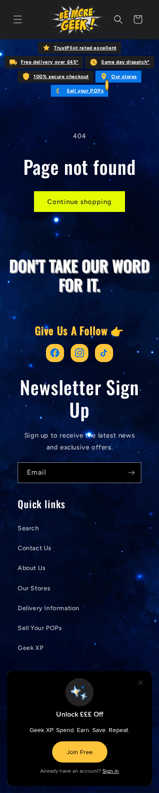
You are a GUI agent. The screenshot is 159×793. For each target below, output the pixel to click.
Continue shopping (79, 202)
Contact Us (35, 548)
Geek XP (30, 648)
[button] (17, 19)
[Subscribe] (131, 472)
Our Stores (34, 588)
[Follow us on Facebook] (55, 353)
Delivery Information (49, 608)
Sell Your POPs (40, 628)
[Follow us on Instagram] (80, 353)
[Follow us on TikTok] (104, 353)
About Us (32, 568)
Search (28, 528)
